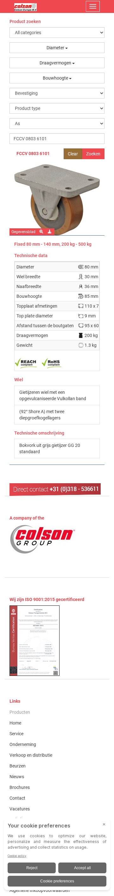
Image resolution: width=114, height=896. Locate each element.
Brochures (20, 787)
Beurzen (18, 765)
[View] (57, 640)
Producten (20, 712)
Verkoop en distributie (31, 755)
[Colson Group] (43, 539)
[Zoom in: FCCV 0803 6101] (41, 231)
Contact (17, 798)
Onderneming (23, 744)
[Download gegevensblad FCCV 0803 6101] (50, 231)
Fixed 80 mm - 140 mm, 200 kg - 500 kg (53, 244)
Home (15, 722)
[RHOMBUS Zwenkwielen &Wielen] (25, 6)
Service (16, 733)
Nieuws (17, 776)
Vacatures (20, 808)
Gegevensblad (23, 232)
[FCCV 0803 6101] (57, 199)
